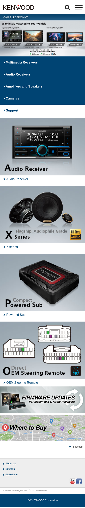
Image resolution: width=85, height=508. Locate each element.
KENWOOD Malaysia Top (15, 491)
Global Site (12, 474)
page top (78, 446)
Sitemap (10, 469)
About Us (11, 463)
